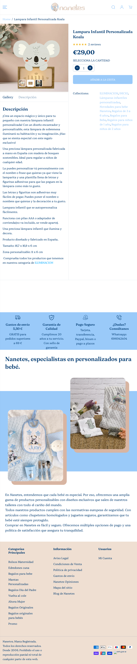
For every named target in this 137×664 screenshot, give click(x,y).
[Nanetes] (67, 7)
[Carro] (130, 7)
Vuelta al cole (17, 595)
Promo (12, 623)
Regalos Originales (20, 607)
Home (7, 19)
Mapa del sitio (62, 587)
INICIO (123, 93)
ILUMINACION (44, 262)
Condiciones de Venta (67, 564)
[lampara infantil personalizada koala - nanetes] (34, 58)
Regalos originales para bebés (20, 615)
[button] (5, 7)
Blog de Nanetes (64, 593)
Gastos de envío (63, 576)
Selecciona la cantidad (91, 60)
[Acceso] (122, 7)
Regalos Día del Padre (22, 590)
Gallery (8, 97)
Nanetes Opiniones (66, 581)
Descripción (27, 97)
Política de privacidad (67, 570)
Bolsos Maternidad (20, 562)
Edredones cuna (18, 568)
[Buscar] (113, 7)
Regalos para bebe (20, 573)
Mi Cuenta (105, 558)
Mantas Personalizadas (18, 582)
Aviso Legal (60, 558)
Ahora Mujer (16, 601)
